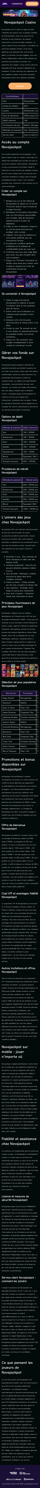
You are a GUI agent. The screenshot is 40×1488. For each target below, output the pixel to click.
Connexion (17, 4)
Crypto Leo (20, 1468)
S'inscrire (32, 4)
